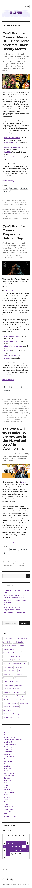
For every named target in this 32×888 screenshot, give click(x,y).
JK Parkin (7, 200)
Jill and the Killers (18, 208)
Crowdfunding (9, 756)
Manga (6, 785)
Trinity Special (14, 217)
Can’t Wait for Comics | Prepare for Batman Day (13, 232)
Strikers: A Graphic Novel (17, 215)
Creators (7, 754)
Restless (18, 415)
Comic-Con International (11, 656)
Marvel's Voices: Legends (13, 209)
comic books (19, 563)
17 (8, 850)
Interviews (7, 780)
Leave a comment (23, 218)
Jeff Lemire (17, 689)
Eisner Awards (19, 674)
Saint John (5, 417)
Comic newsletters (8, 874)
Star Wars (6, 707)
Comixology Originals (20, 663)
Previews (7, 797)
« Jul (7, 861)
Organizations (9, 792)
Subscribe (24, 623)
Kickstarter (7, 692)
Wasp (11, 565)
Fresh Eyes (7, 768)
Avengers (24, 482)
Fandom (7, 766)
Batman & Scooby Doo (11, 403)
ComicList (7, 152)
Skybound (6, 703)
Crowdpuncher (9, 759)
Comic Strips (8, 747)
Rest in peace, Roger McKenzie (14, 612)
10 (8, 846)
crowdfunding (8, 667)
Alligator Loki (19, 401)
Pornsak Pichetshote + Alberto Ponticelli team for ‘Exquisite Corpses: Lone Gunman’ (14, 607)
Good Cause (8, 771)
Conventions (8, 752)
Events (6, 763)
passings (14, 699)
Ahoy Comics (7, 638)
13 (20, 846)
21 (23, 850)
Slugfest (15, 703)
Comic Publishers (10, 744)
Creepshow (12, 410)
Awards (6, 732)
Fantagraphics (8, 678)
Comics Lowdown (20, 660)
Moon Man (23, 209)
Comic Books (24, 562)
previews (22, 699)
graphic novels (8, 681)
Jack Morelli (7, 689)
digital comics (8, 674)
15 (27, 846)
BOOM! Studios (8, 649)
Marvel (7, 565)
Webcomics (8, 814)
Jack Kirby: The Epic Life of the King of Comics (15, 412)
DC (19, 671)
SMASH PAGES (6, 884)
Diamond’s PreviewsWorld (13, 147)
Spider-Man (24, 703)
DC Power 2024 (18, 204)
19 (16, 850)
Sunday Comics (9, 809)
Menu (27, 6)
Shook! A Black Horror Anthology (11, 213)
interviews (18, 685)
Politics (6, 795)
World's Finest (13, 218)
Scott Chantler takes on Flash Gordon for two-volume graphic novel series (15, 600)
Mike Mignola (21, 696)
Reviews (7, 802)
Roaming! (24, 415)
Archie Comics (18, 642)
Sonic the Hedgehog (14, 417)
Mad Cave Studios (19, 692)
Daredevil (18, 410)
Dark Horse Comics (9, 671)
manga (5, 696)
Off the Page (8, 790)
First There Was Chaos (11, 206)
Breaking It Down (10, 737)
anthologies (7, 642)
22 (27, 850)
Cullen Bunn (19, 667)
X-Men (18, 717)
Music (6, 787)
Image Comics (8, 685)
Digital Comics (9, 761)
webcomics (7, 710)
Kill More (4, 414)
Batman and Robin (20, 202)
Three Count (8, 811)
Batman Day (10, 291)
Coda (6, 410)
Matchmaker (12, 415)
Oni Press (6, 699)
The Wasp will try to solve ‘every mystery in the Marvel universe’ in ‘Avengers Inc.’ (14, 438)
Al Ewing (4, 563)
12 (16, 846)
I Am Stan (24, 410)
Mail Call (7, 783)
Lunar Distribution (10, 142)
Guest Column (9, 775)
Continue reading (8, 181)
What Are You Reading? (11, 714)
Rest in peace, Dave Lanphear (14, 595)
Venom (23, 419)
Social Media (8, 807)
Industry (7, 778)
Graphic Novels (9, 773)
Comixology (7, 663)
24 (8, 854)
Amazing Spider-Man (21, 638)
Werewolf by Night (7, 421)
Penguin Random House (12, 137)
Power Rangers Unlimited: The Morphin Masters (15, 211)
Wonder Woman (9, 717)
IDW (16, 681)
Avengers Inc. (11, 202)
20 (20, 850)
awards (14, 645)
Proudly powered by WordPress (20, 884)
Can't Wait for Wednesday (16, 408)
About (4, 870)
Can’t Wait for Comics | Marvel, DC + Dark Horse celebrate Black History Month (15, 41)
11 (12, 846)
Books (6, 735)
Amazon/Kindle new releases (14, 157)
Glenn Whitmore (20, 678)
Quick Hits (7, 799)
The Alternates (17, 419)
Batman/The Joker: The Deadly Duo (12, 405)
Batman (21, 645)
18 (12, 850)
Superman (15, 707)
